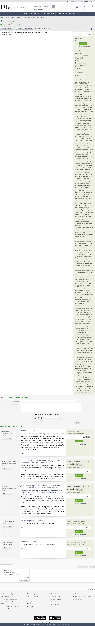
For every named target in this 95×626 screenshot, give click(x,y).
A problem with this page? (58, 602)
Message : (15, 404)
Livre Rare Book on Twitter (81, 594)
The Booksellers (49, 14)
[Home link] (14, 7)
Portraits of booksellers (10, 599)
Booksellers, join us (32, 594)
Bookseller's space (88, 1)
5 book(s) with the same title (45, 28)
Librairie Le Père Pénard (74, 542)
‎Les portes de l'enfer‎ (28, 430)
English (33, 623)
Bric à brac (30, 606)
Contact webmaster (56, 599)
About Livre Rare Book (57, 594)
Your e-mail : (15, 401)
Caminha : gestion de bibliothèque (34, 601)
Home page (23, 14)
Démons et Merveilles (73, 521)
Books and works (35, 14)
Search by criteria (38, 9)
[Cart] (77, 6)
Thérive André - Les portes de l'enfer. (34, 17)
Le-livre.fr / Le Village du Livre (75, 461)
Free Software (31, 609)
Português (45, 623)
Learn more (65, 624)
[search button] (53, 6)
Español (38, 623)
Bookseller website (32, 596)
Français (51, 623)
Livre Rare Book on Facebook (82, 596)
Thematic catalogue (8, 594)
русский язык (59, 623)
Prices (29, 604)
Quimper (77, 40)
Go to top (90, 589)
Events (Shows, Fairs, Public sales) (10, 602)
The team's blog (55, 596)
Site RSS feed (78, 599)
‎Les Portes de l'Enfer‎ (28, 542)
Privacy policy (55, 604)
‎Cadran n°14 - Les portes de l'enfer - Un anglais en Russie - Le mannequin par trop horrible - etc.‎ (42, 462)
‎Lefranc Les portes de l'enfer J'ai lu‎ (33, 521)
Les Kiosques (71, 431)
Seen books (5, 567)
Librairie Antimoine (80, 38)
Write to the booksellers (72, 1)
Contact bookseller (80, 68)
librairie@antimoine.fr (83, 63)
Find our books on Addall (10, 609)
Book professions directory (66, 14)
